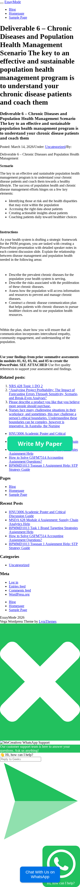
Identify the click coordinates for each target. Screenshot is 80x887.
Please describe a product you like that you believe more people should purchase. (44, 404)
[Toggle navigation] (2, 3)
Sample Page (18, 17)
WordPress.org (19, 594)
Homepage (16, 13)
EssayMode (12, 2)
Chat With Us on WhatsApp (40, 874)
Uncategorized (55, 147)
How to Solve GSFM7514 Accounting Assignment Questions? (36, 459)
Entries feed (17, 586)
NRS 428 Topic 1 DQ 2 (26, 386)
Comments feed (20, 590)
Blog (12, 9)
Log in (13, 582)
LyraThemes (47, 621)
